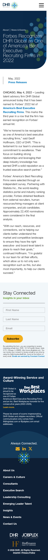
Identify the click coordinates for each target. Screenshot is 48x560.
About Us (8, 470)
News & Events (12, 517)
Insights (8, 510)
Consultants (10, 483)
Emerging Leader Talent (17, 503)
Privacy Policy (28, 552)
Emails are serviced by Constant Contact (28, 356)
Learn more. (9, 407)
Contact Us (10, 523)
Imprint (16, 552)
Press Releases (17, 82)
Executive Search (13, 490)
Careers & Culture (14, 477)
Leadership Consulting (16, 497)
